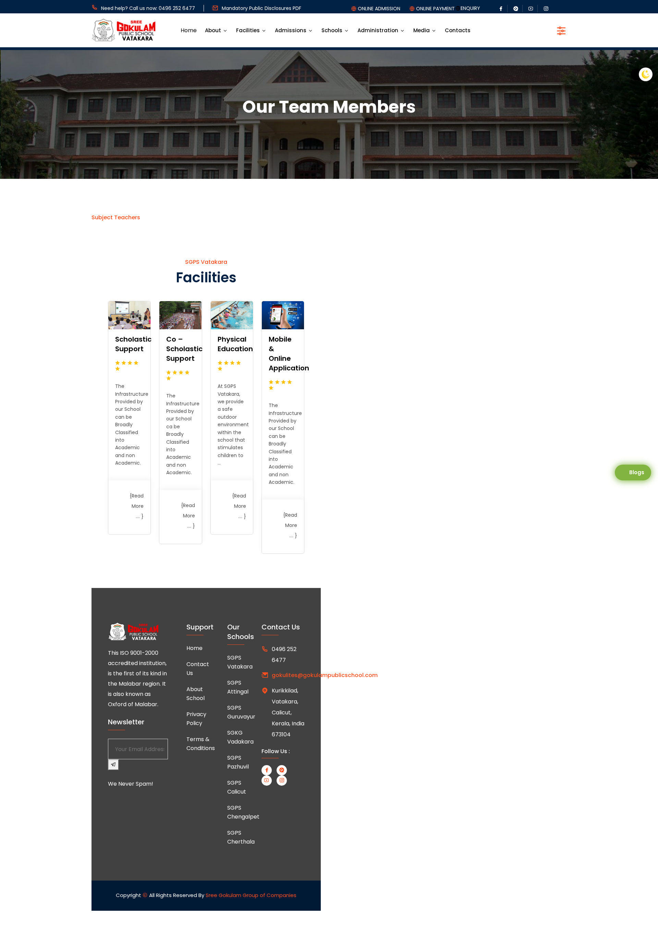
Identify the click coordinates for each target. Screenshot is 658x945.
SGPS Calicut (236, 787)
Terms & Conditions (200, 743)
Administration (377, 30)
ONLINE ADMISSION (379, 8)
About (213, 30)
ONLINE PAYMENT (435, 8)
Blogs (636, 472)
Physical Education (235, 344)
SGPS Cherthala (241, 837)
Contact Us (197, 668)
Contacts (458, 30)
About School (195, 693)
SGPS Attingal (237, 687)
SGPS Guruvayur (241, 712)
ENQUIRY (470, 8)
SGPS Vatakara (240, 662)
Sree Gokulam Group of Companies (251, 895)
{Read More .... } (137, 506)
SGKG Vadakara (240, 737)
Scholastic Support (133, 344)
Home (189, 30)
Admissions (290, 30)
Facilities (248, 30)
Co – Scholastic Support (184, 348)
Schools (331, 30)
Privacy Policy (196, 718)
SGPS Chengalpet (243, 812)
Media (421, 30)
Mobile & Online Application (289, 353)
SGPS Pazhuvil (238, 762)
